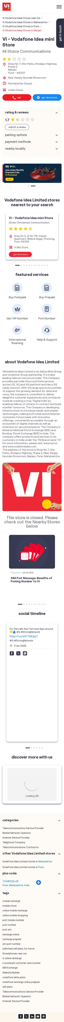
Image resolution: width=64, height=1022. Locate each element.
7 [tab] (34, 265)
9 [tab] (40, 265)
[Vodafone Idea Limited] (6, 7)
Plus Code (9, 873)
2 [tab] (31, 186)
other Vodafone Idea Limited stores (28, 853)
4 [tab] (27, 265)
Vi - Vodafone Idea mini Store (31, 218)
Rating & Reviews (17, 112)
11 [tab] (45, 265)
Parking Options (16, 135)
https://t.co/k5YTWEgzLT (24, 636)
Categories (10, 820)
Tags (5, 893)
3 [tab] (24, 265)
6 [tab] (32, 265)
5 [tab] (29, 265)
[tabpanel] (32, 173)
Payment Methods (18, 141)
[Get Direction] (38, 884)
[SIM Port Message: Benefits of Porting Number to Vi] (32, 552)
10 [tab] (42, 265)
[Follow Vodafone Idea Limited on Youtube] (37, 1016)
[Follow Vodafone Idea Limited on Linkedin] (32, 1016)
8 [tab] (37, 265)
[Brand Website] (43, 1016)
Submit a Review (17, 126)
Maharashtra (45, 861)
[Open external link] (60, 46)
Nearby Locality (15, 148)
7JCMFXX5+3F (10, 881)
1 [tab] (29, 186)
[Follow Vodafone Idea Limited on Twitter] (26, 1016)
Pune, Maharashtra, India (15, 885)
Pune (41, 867)
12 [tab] (48, 265)
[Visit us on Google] (20, 1016)
